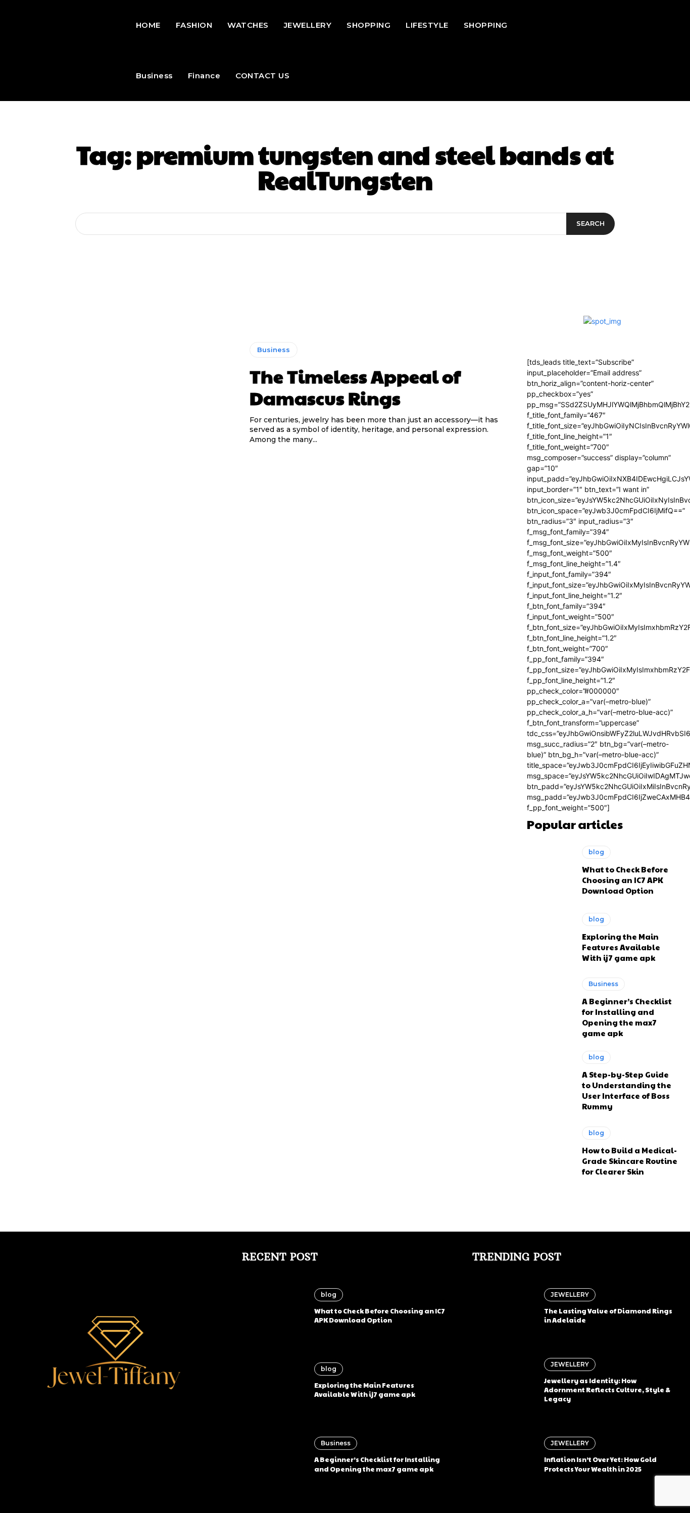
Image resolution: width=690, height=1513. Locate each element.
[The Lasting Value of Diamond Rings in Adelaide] (503, 1306)
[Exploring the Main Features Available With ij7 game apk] (549, 937)
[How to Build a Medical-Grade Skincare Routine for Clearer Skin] (549, 1151)
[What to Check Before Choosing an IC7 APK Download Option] (549, 871)
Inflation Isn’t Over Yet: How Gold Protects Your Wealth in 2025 (600, 1464)
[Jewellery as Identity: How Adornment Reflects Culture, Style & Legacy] (503, 1380)
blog (596, 852)
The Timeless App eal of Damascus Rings (355, 386)
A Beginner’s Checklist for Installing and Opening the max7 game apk (627, 1017)
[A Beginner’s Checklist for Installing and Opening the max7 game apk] (549, 1005)
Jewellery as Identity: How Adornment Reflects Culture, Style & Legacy (607, 1389)
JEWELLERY (570, 1294)
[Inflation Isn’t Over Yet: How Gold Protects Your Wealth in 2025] (503, 1455)
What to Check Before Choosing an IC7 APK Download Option (625, 880)
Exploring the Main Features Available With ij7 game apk (621, 947)
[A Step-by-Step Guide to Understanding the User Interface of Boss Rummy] (549, 1078)
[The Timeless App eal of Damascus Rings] (123, 393)
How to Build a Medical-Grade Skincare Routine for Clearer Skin (629, 1161)
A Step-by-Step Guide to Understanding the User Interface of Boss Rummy (626, 1090)
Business (273, 350)
